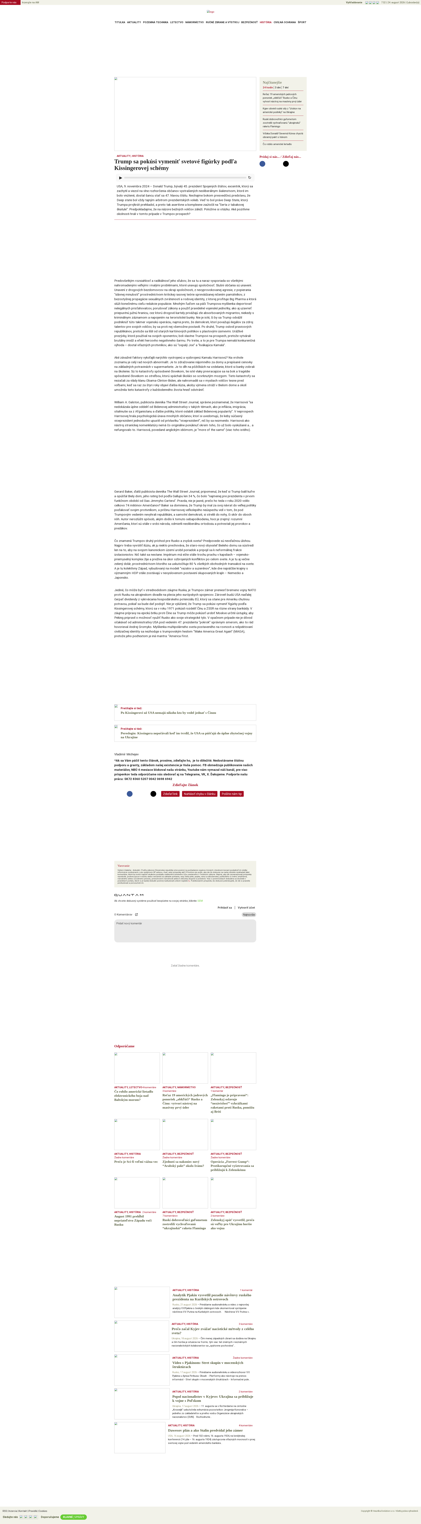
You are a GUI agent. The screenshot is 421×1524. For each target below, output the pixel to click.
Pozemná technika (155, 22)
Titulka (120, 22)
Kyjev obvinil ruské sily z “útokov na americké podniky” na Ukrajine (282, 110)
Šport (302, 22)
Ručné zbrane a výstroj (222, 22)
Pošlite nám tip (232, 794)
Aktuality (134, 22)
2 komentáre (149, 1212)
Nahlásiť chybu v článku (199, 794)
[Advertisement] (210, 52)
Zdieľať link (170, 794)
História (266, 22)
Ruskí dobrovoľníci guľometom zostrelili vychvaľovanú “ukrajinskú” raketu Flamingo (281, 123)
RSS (5, 1511)
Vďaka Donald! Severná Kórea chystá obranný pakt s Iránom (283, 135)
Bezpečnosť (249, 22)
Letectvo (176, 22)
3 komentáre (169, 1091)
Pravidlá (32, 1511)
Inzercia (12, 1511)
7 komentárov (170, 1215)
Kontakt (22, 1511)
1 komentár (217, 1091)
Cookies (42, 1511)
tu (189, 881)
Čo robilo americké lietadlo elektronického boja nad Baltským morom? (281, 148)
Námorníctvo (194, 22)
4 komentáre (149, 1087)
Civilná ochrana (285, 22)
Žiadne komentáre (124, 1157)
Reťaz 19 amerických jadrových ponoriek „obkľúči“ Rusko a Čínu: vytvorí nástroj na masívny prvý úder (282, 98)
